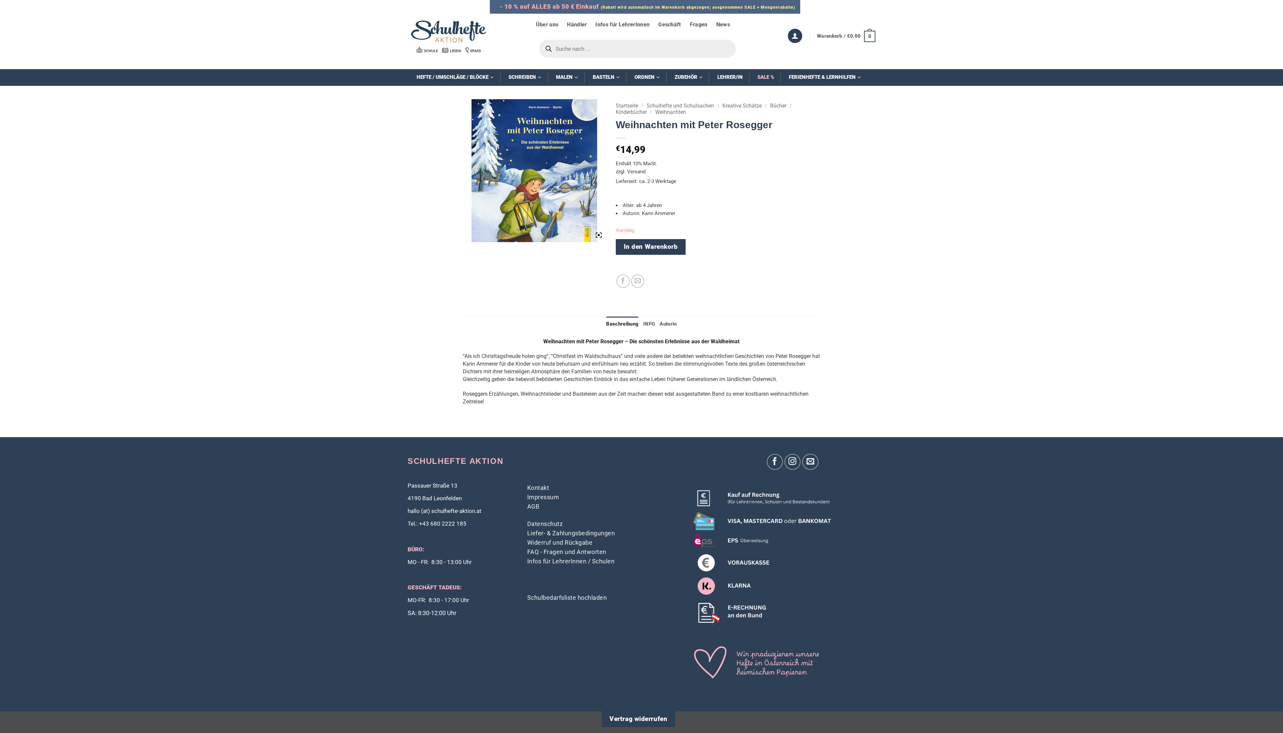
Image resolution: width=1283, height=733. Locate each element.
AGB (533, 506)
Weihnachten (670, 112)
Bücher (778, 106)
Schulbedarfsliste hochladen (567, 597)
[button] (846, 36)
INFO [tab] (649, 324)
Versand (636, 172)
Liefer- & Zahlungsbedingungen (571, 533)
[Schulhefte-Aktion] (449, 36)
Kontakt (538, 487)
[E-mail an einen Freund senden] (638, 281)
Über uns (547, 24)
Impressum (543, 497)
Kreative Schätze (742, 106)
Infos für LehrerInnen (622, 24)
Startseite (627, 106)
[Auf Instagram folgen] (793, 462)
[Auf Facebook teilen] (623, 281)
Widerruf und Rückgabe (560, 542)
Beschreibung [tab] (622, 324)
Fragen (699, 24)
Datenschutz (545, 523)
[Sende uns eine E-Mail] (810, 462)
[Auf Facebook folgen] (775, 462)
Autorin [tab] (668, 324)
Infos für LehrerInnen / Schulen (571, 561)
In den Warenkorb (651, 246)
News (723, 24)
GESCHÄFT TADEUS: (435, 587)
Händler (577, 24)
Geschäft (669, 24)
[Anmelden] (795, 36)
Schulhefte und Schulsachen (680, 106)
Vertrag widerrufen (638, 719)
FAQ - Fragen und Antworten (566, 551)
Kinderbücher (631, 112)
